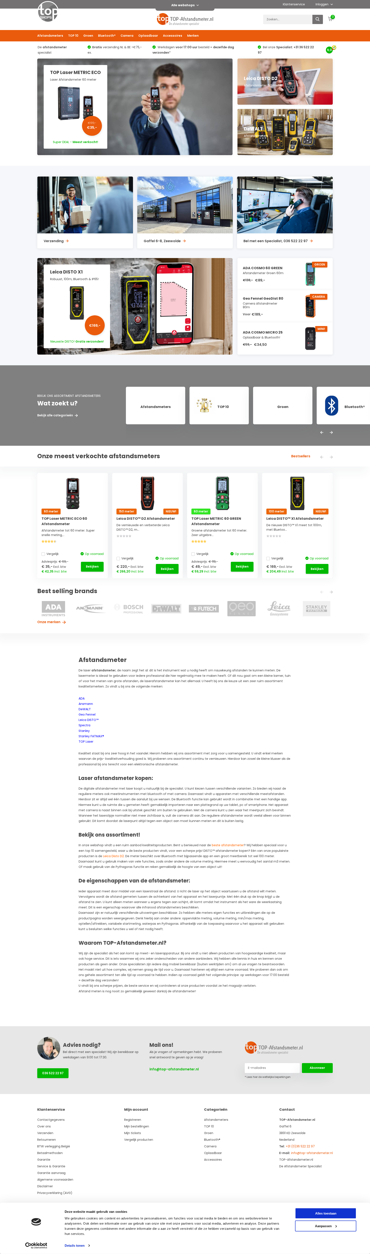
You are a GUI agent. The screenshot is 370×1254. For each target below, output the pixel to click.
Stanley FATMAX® (91, 736)
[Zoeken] (317, 19)
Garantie (43, 1159)
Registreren (132, 1120)
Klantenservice (294, 4)
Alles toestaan (325, 1213)
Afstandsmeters (50, 35)
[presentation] (321, 433)
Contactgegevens (51, 1120)
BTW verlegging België (53, 1146)
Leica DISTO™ (88, 720)
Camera (127, 35)
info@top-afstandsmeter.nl (174, 1069)
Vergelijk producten (138, 1140)
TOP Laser (86, 741)
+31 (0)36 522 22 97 (300, 1146)
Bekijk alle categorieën (55, 415)
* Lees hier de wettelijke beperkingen (268, 1077)
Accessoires (172, 35)
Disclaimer (45, 1186)
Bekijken (92, 566)
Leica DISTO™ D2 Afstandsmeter (145, 518)
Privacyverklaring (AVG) (54, 1193)
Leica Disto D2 (113, 856)
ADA (82, 698)
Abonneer (317, 1068)
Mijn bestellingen (136, 1126)
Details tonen (75, 1245)
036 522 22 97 (53, 1073)
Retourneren (46, 1140)
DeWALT (85, 709)
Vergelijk (52, 554)
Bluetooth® (107, 35)
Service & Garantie (51, 1166)
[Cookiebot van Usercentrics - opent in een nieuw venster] (36, 1245)
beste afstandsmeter (228, 845)
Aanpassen (323, 1226)
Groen (88, 35)
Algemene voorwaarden (55, 1179)
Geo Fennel (87, 714)
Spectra (84, 725)
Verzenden (45, 1133)
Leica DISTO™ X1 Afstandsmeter (295, 518)
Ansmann (86, 704)
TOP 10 (73, 35)
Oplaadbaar (148, 35)
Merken (193, 35)
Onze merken (49, 621)
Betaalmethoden (50, 1153)
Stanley (84, 731)
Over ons (44, 1126)
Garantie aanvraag (51, 1173)
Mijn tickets (132, 1133)
